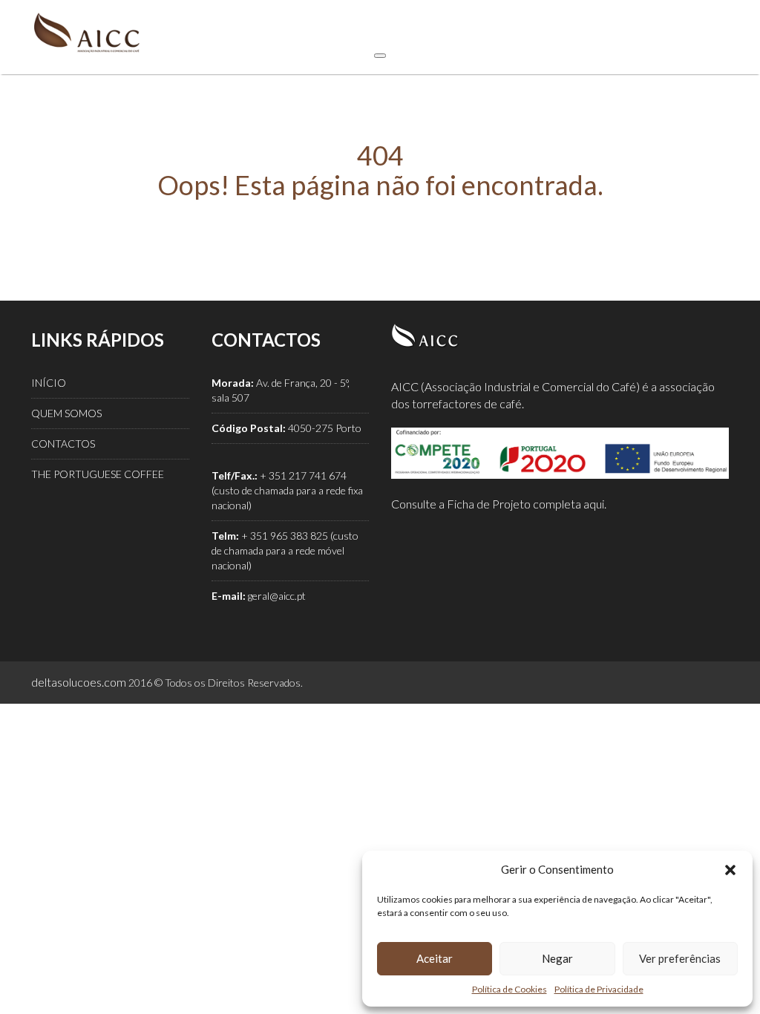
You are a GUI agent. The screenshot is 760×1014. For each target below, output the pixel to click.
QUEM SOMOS (66, 413)
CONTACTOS (63, 443)
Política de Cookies (509, 989)
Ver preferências (680, 958)
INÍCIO (48, 382)
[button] (730, 870)
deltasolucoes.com (78, 682)
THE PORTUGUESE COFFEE (97, 474)
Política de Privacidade (598, 989)
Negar (557, 958)
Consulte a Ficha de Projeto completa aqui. (498, 504)
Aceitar (434, 958)
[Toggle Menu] (380, 55)
